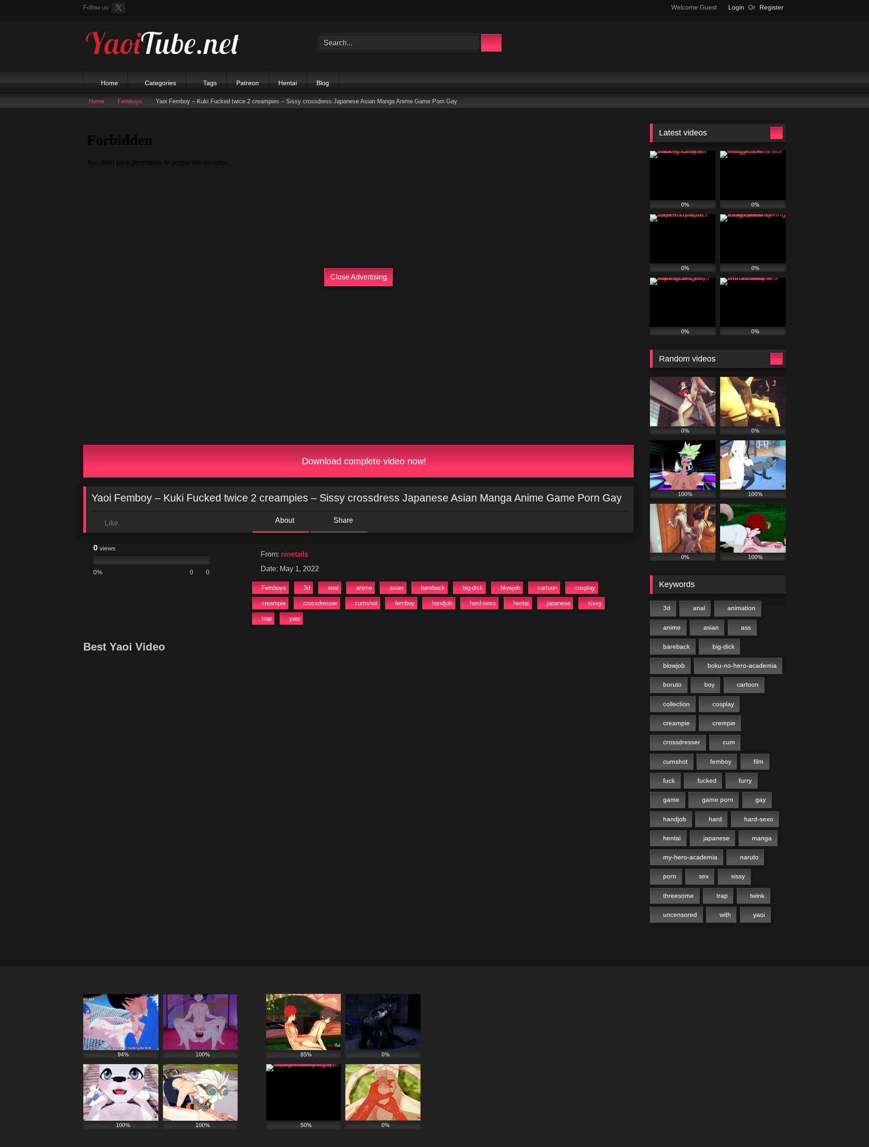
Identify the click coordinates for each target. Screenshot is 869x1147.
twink (757, 895)
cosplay (585, 587)
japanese (558, 603)
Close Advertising (358, 277)
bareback (433, 587)
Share (342, 520)
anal (333, 587)
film (759, 761)
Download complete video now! (362, 461)
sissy (595, 603)
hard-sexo (483, 603)
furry (745, 780)
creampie (274, 603)
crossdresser (320, 603)
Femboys (130, 101)
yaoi (294, 618)
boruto (672, 684)
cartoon (547, 587)
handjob (442, 603)
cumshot (366, 603)
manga (762, 838)
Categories (160, 83)
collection (676, 704)
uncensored (680, 914)
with (725, 914)
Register (771, 7)
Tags (210, 83)
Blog (322, 83)
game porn (717, 799)
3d (307, 587)
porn (669, 876)
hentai (521, 603)
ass (746, 627)
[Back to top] (842, 1120)
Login (736, 7)
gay (760, 799)
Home (109, 83)
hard (715, 819)
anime (364, 587)
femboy (405, 603)
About (284, 520)
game (671, 799)
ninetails (294, 554)
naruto (749, 857)
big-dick (473, 587)
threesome (678, 895)
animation (741, 608)
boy (709, 684)
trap (267, 618)
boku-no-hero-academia (742, 665)
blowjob (510, 587)
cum (729, 742)
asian (396, 587)
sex (704, 876)
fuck (669, 780)
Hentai (287, 83)
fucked (706, 780)
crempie (723, 723)
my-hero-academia (690, 857)
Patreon (247, 83)
